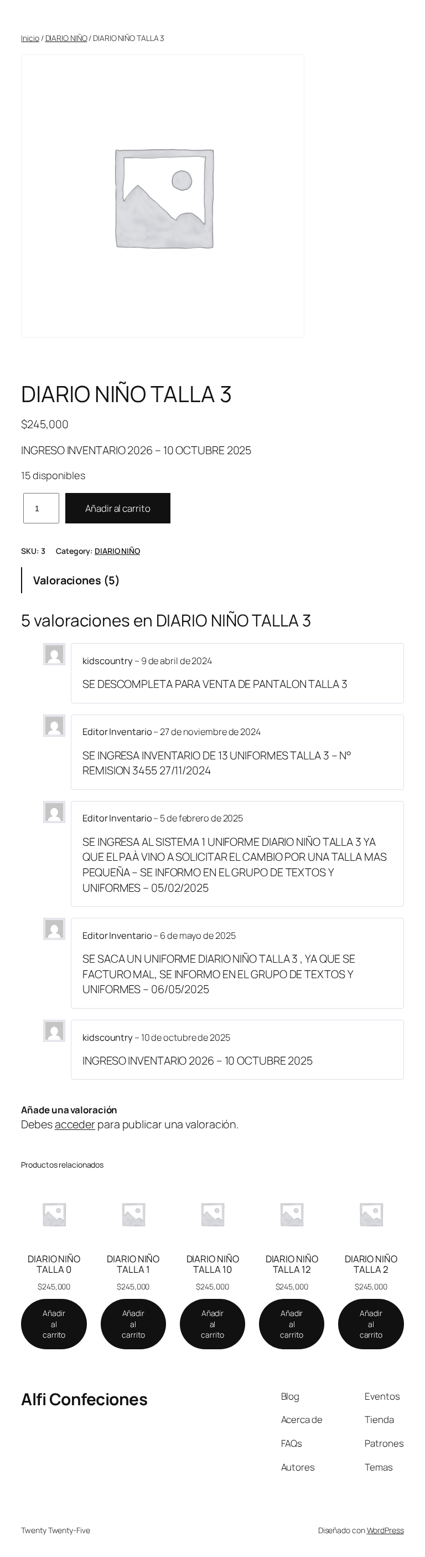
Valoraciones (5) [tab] (76, 580)
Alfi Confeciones (84, 1399)
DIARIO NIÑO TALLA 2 (371, 1264)
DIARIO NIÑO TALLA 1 (133, 1264)
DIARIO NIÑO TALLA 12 (292, 1264)
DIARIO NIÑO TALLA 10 (212, 1264)
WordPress (385, 1530)
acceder (75, 1124)
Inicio (30, 38)
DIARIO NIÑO (66, 38)
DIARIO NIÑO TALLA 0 (54, 1264)
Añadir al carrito (117, 508)
